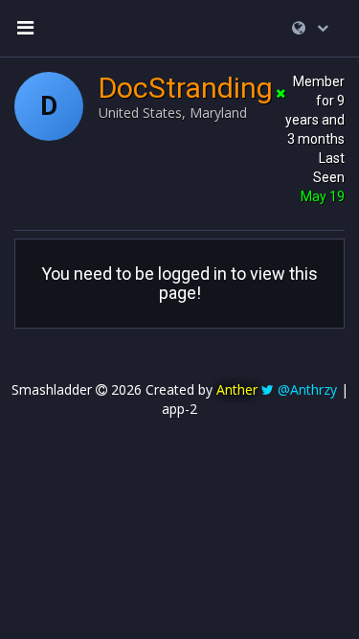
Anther (237, 389)
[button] (310, 27)
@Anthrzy (307, 389)
